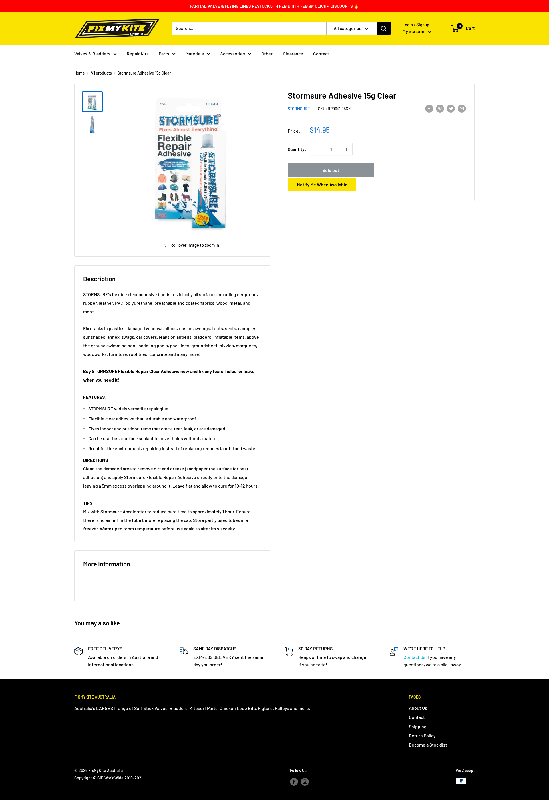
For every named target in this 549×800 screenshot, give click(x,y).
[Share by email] (462, 108)
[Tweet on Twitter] (451, 108)
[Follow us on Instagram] (305, 781)
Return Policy (422, 735)
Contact (321, 53)
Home (79, 73)
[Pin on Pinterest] (440, 108)
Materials (195, 53)
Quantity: (297, 149)
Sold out (331, 170)
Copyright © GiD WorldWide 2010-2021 (108, 777)
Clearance (293, 53)
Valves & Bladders (92, 53)
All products (101, 73)
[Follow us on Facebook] (294, 781)
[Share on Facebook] (429, 108)
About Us (418, 708)
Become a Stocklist (428, 744)
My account (414, 31)
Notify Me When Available (322, 184)
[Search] (384, 28)
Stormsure (299, 108)
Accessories (232, 53)
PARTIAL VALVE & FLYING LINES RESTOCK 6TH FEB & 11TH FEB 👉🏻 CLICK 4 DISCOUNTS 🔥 (274, 6)
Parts (164, 53)
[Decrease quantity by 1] (316, 149)
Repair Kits (138, 53)
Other (267, 53)
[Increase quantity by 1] (346, 149)
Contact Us (414, 657)
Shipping (418, 726)
